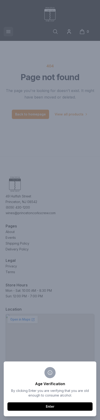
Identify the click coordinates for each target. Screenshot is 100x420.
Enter (50, 406)
